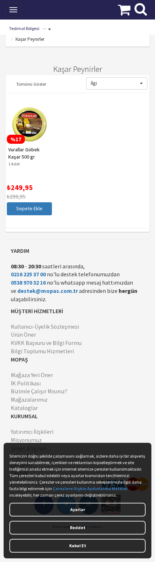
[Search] (140, 8)
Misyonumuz (26, 440)
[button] (116, 83)
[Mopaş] (52, 9)
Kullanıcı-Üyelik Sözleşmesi (45, 326)
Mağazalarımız (29, 399)
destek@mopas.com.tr (47, 290)
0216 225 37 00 (28, 274)
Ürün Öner (23, 334)
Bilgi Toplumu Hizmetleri (42, 351)
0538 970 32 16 (28, 282)
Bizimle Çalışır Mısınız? (39, 391)
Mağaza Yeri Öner (32, 375)
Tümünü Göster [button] (31, 84)
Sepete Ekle (28, 208)
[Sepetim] (124, 9)
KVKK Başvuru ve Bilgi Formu (46, 342)
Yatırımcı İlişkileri (32, 431)
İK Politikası (26, 383)
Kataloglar (24, 407)
